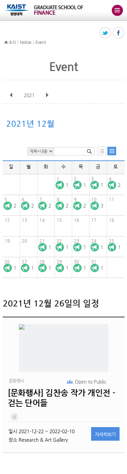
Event (41, 42)
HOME (6, 42)
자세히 (105, 434)
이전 (11, 95)
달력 (111, 151)
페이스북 (119, 33)
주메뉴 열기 (117, 10)
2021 (29, 95)
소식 (12, 42)
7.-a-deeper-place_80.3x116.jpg (15, 418)
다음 (47, 95)
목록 (101, 151)
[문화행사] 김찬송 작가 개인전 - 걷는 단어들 (61, 398)
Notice (25, 42)
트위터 (105, 33)
